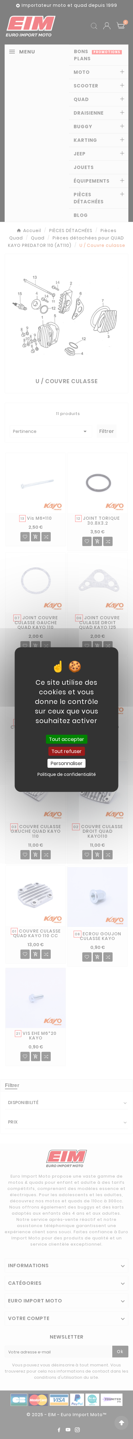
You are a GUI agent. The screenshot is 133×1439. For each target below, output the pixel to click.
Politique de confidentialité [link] (66, 774)
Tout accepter (66, 739)
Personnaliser (67, 763)
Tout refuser (66, 751)
